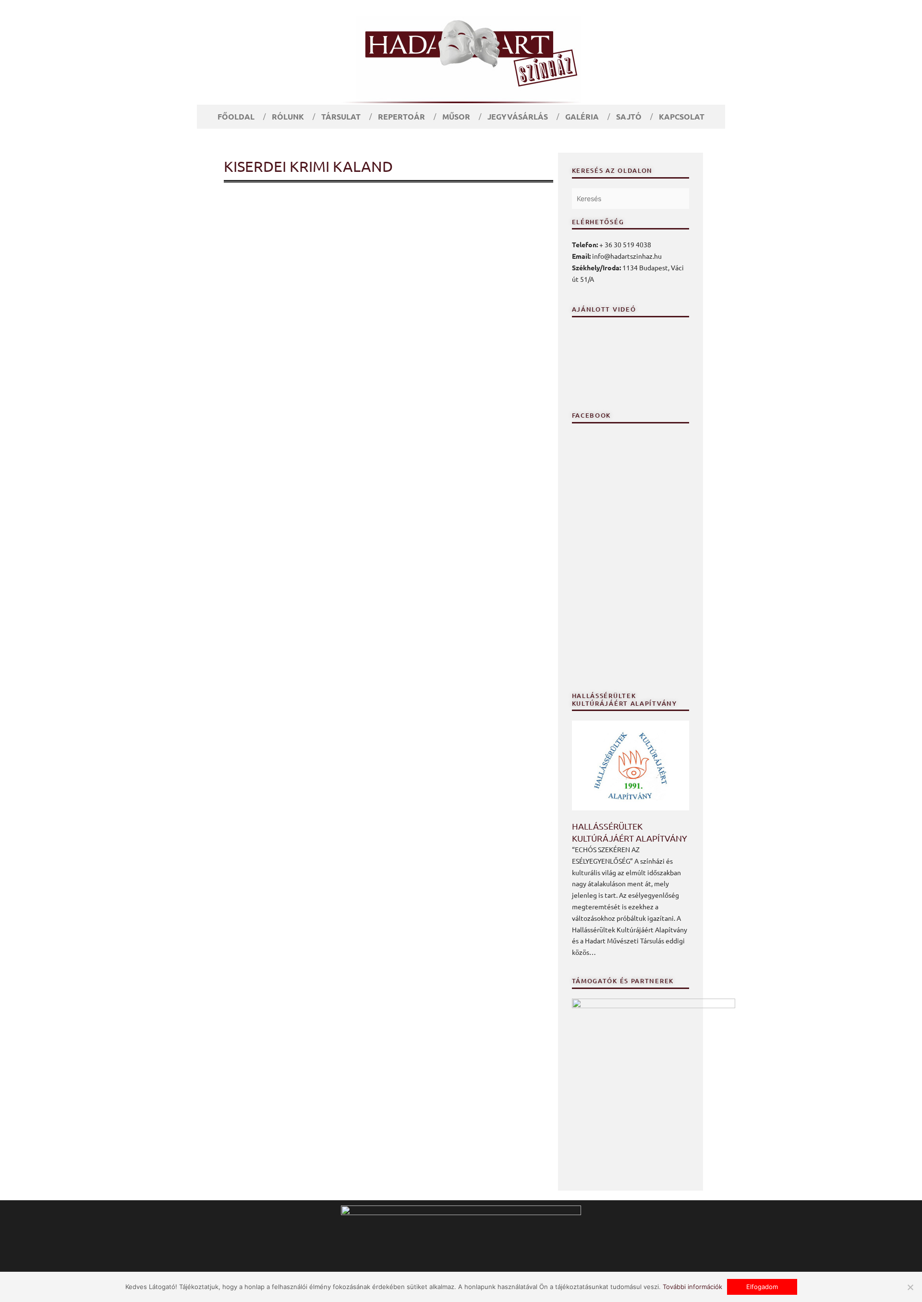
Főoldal (236, 116)
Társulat (341, 116)
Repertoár (401, 116)
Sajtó (629, 116)
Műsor (456, 116)
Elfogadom (762, 1286)
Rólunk (288, 116)
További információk (692, 1286)
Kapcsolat (681, 116)
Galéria (582, 116)
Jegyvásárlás (517, 116)
